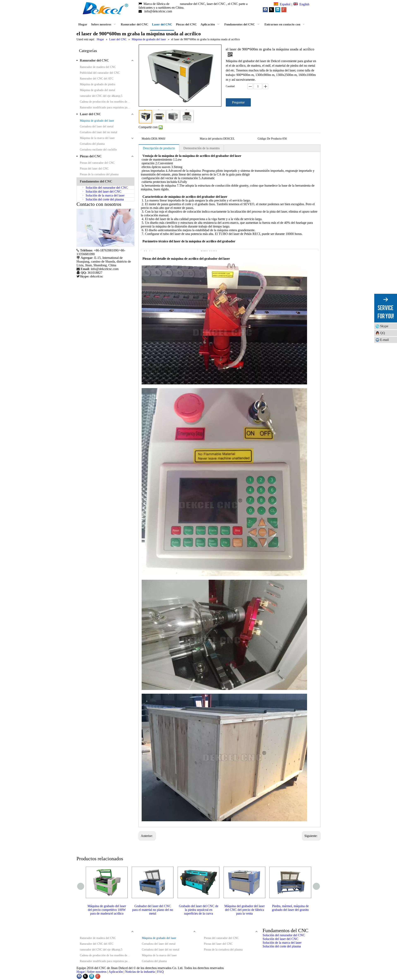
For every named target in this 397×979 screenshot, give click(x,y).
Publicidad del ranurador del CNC (100, 72)
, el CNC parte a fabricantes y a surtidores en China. (193, 5)
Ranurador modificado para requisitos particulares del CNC (107, 107)
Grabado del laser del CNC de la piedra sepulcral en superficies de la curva (198, 909)
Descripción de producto (159, 148)
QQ (382, 333)
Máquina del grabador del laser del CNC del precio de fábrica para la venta (244, 909)
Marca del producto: (211, 138)
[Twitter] (271, 9)
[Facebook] (265, 9)
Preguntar (238, 102)
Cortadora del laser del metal (97, 126)
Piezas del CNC (91, 156)
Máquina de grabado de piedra (97, 84)
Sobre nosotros (96, 971)
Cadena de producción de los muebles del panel (107, 101)
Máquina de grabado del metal (97, 90)
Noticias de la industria (140, 971)
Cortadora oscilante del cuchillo (98, 149)
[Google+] (283, 9)
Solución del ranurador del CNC (106, 187)
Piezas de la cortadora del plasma (99, 174)
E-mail (384, 339)
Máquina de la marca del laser (97, 138)
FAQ (160, 971)
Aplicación (116, 971)
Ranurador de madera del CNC (98, 67)
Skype (384, 326)
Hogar (81, 971)
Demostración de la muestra (201, 148)
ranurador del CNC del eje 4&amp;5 (101, 95)
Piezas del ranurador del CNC (97, 162)
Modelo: (146, 138)
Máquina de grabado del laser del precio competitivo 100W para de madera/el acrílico (106, 909)
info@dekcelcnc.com (158, 11)
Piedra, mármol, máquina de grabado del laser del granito (290, 907)
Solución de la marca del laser (104, 195)
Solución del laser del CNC (103, 191)
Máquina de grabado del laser (97, 120)
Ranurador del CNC (94, 60)
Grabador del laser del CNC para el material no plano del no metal (152, 909)
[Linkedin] (277, 9)
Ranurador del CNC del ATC (96, 78)
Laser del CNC (90, 114)
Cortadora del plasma (92, 143)
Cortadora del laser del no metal (98, 132)
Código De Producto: (270, 138)
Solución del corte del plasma (104, 199)
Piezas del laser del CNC (94, 168)
